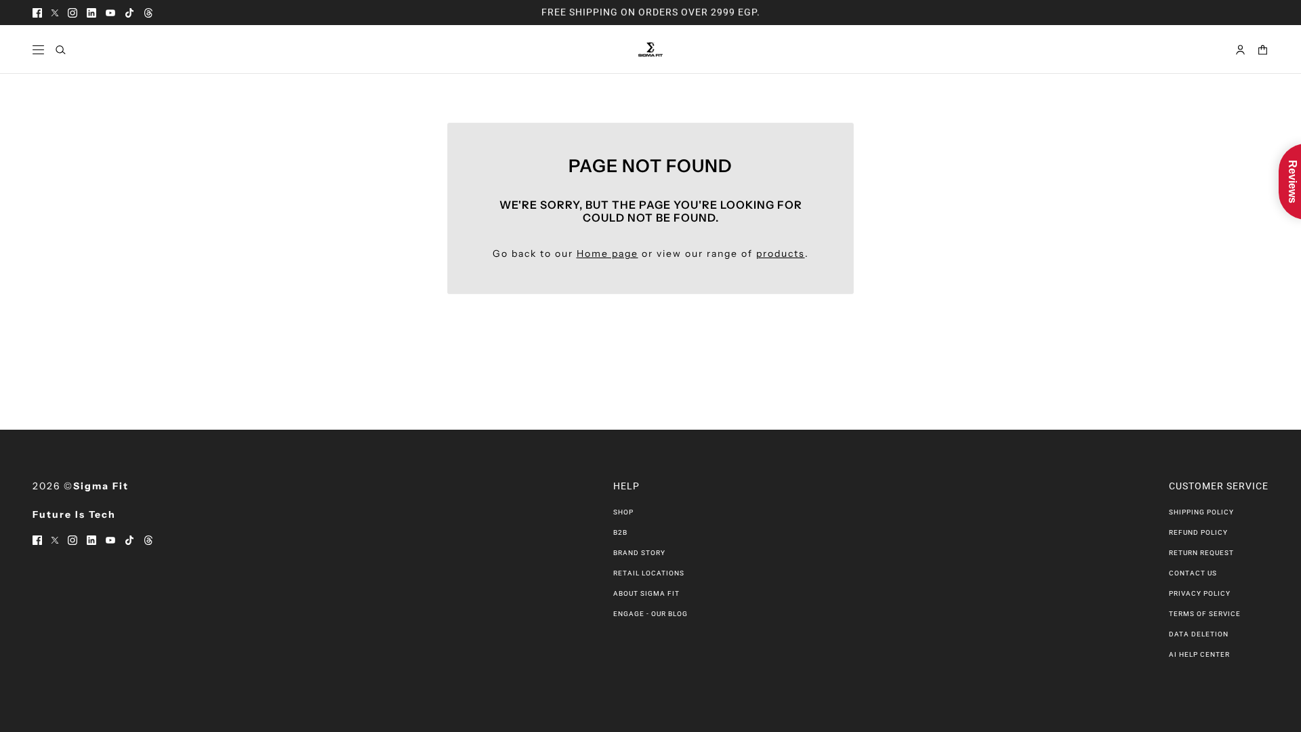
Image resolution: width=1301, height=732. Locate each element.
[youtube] (110, 12)
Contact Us (1193, 573)
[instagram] (72, 12)
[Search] (60, 50)
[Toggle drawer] (38, 49)
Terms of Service (1205, 613)
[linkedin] (91, 12)
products (780, 253)
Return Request (1201, 552)
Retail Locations (648, 573)
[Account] (1240, 50)
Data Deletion (1198, 634)
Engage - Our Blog (650, 613)
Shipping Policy (1201, 512)
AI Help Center (1199, 654)
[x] (55, 12)
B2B (620, 532)
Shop (623, 512)
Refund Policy (1198, 532)
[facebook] (37, 12)
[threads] (148, 12)
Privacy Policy (1200, 593)
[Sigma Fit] (650, 49)
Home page (607, 253)
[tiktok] (129, 12)
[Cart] (1262, 50)
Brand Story (639, 552)
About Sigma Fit (646, 593)
